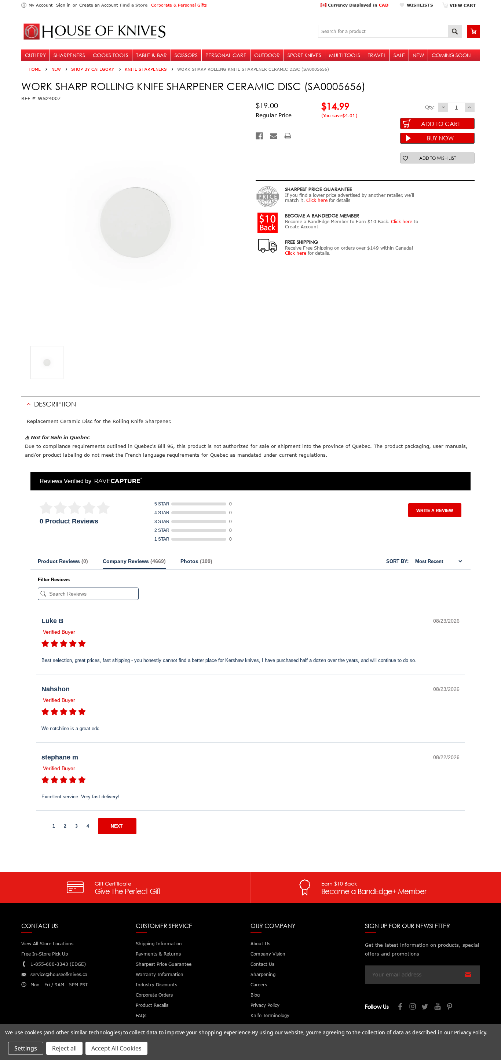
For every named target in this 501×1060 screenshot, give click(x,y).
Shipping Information (159, 943)
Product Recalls (152, 1005)
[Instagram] (413, 1007)
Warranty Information (159, 974)
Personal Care (225, 55)
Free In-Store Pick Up (44, 954)
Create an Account (98, 5)
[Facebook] (259, 136)
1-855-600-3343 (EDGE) (58, 964)
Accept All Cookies (116, 1048)
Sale (399, 55)
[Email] (273, 136)
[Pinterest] (450, 1007)
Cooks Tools (110, 55)
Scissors (186, 55)
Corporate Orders (154, 995)
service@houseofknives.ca (58, 974)
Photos (196, 561)
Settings (25, 1048)
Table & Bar (151, 55)
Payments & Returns (158, 954)
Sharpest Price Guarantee (163, 964)
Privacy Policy (470, 1032)
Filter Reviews (54, 579)
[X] (425, 1007)
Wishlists (420, 5)
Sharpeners (69, 55)
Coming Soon (451, 55)
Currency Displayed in (357, 5)
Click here (317, 200)
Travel (377, 55)
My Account (40, 5)
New (418, 55)
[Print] (288, 136)
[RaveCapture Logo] (116, 481)
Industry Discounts (156, 984)
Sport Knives (304, 55)
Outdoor (267, 55)
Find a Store (133, 5)
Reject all (64, 1048)
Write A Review (434, 510)
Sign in (63, 5)
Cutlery (35, 55)
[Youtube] (438, 1007)
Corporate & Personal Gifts (179, 5)
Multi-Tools (344, 55)
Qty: (430, 107)
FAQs (141, 1015)
